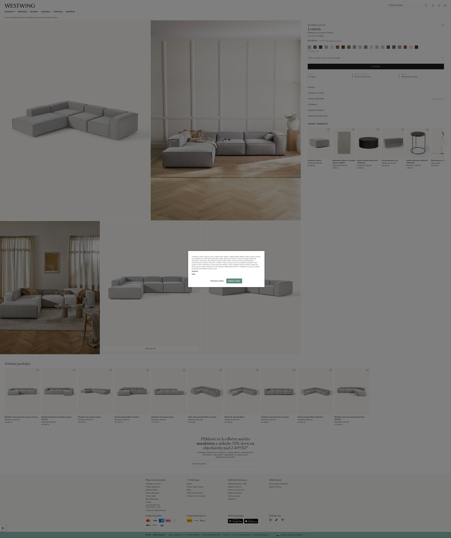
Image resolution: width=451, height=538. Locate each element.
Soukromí (195, 271)
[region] (226, 269)
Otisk (193, 274)
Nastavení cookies (217, 281)
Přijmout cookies (234, 281)
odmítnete (250, 267)
